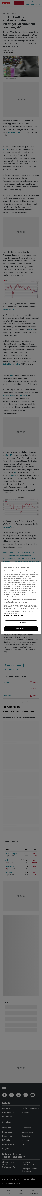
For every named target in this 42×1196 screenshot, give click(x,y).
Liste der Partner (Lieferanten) (14, 615)
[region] (21, 598)
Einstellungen (21, 623)
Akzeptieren (21, 629)
